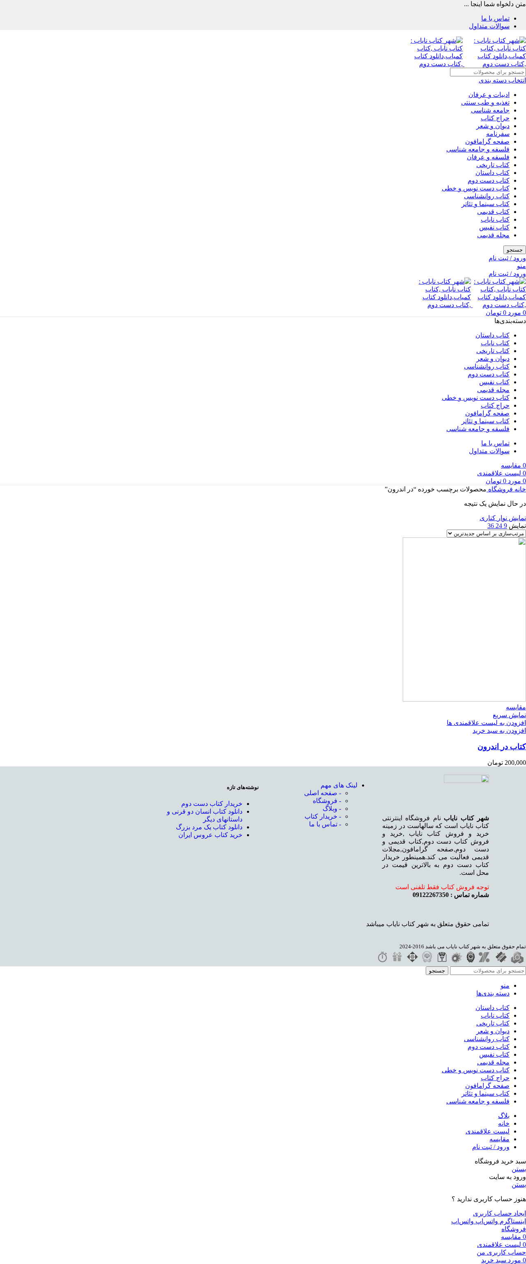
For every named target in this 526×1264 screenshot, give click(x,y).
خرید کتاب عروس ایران (210, 834)
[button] (499, 730)
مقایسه (499, 1139)
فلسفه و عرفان (488, 157)
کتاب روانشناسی (487, 196)
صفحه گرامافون (487, 141)
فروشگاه (500, 489)
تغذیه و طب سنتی (485, 102)
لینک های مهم (339, 785)
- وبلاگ (332, 808)
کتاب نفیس (494, 227)
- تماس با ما (325, 824)
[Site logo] (494, 63)
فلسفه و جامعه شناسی (478, 149)
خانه (519, 489)
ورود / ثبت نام (491, 1146)
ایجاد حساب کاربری (499, 1213)
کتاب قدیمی (493, 211)
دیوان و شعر (493, 125)
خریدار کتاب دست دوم (211, 803)
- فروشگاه (327, 800)
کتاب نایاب (495, 219)
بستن (519, 1168)
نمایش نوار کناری (503, 517)
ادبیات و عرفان (489, 94)
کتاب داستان (492, 172)
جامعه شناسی (490, 110)
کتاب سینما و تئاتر (485, 203)
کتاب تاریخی (493, 164)
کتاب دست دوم (489, 180)
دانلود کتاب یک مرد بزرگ (209, 827)
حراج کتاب (495, 118)
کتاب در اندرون (502, 746)
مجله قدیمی (493, 235)
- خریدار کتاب (323, 816)
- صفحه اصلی (322, 792)
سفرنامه (498, 133)
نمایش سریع (509, 714)
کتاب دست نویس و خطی (476, 188)
